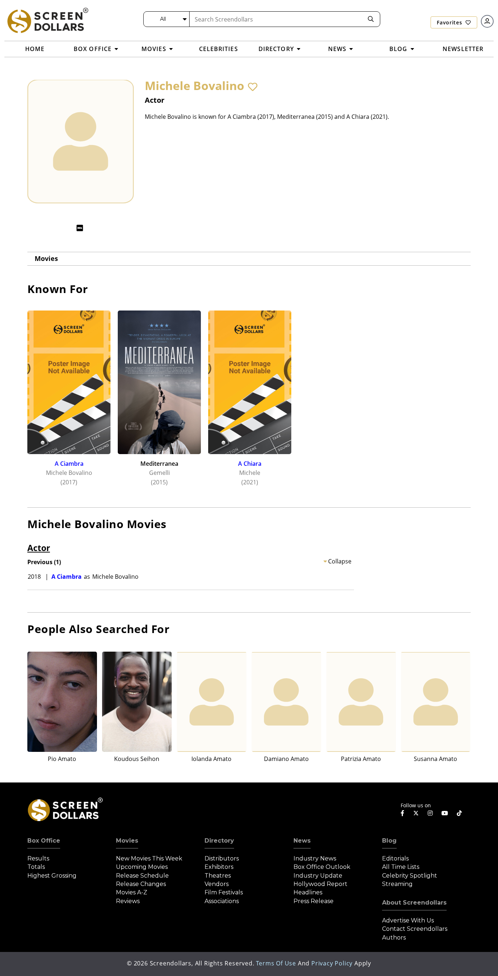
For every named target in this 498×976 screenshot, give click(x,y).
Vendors (217, 884)
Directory (219, 840)
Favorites (450, 22)
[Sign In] (487, 21)
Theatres (218, 875)
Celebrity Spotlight (409, 875)
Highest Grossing (52, 875)
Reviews (128, 901)
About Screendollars (414, 902)
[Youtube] (444, 813)
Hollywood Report (320, 884)
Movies (46, 258)
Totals (36, 866)
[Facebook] (402, 813)
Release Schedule (142, 875)
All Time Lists (400, 866)
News (302, 840)
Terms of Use (276, 963)
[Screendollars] (47, 20)
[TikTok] (459, 813)
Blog (389, 840)
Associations (222, 901)
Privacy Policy (332, 963)
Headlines (307, 892)
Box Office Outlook (321, 866)
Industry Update (317, 875)
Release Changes (141, 884)
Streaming (397, 884)
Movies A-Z (131, 892)
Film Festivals (224, 892)
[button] (252, 86)
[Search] (370, 19)
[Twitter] (416, 812)
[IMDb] (80, 228)
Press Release (313, 901)
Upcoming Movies (142, 866)
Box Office (43, 840)
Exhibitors (219, 866)
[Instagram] (430, 813)
